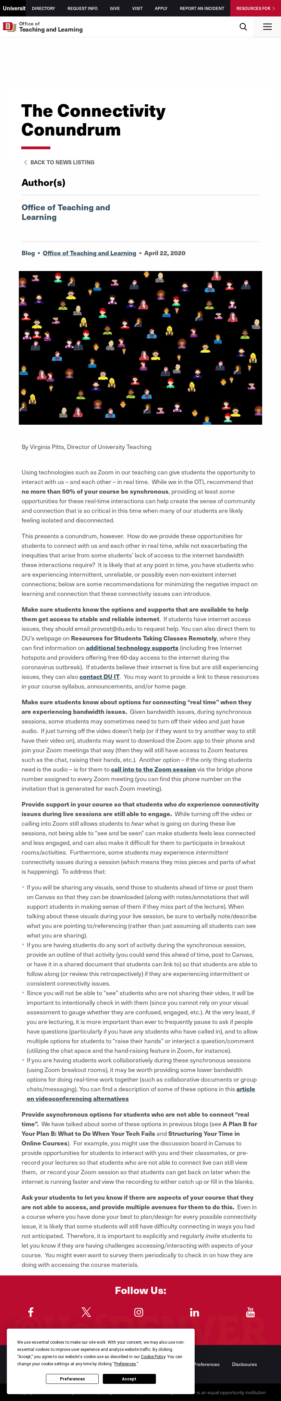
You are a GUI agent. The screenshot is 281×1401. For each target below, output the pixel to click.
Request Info (83, 8)
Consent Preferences (197, 1364)
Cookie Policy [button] (153, 1356)
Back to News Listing (62, 162)
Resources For (253, 8)
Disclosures (244, 1364)
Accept (129, 1379)
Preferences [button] (125, 1364)
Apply (161, 8)
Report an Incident (202, 8)
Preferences (72, 1379)
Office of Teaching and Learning (89, 252)
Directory (43, 8)
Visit (137, 8)
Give (115, 8)
